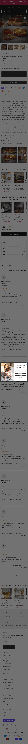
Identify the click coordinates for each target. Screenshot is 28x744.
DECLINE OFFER (20, 375)
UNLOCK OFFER (20, 373)
